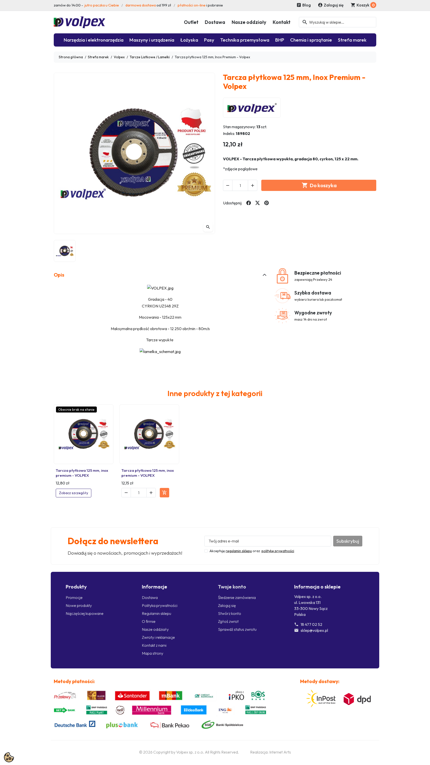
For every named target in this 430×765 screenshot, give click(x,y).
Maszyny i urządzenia (151, 40)
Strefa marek (352, 40)
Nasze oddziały (249, 22)
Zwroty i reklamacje (158, 637)
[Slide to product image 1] (65, 251)
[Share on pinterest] (266, 203)
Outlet (191, 22)
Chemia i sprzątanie (311, 40)
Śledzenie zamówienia (237, 597)
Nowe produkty (79, 605)
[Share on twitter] (258, 203)
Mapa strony (152, 653)
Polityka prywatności (159, 605)
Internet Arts (280, 752)
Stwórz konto (229, 613)
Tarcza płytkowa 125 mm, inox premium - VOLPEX (82, 473)
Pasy (209, 40)
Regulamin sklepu (156, 613)
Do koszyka (319, 185)
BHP (279, 40)
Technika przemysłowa (244, 40)
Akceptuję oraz (252, 551)
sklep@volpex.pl (314, 630)
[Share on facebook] (249, 203)
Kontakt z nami (154, 645)
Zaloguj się (227, 605)
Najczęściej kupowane (85, 613)
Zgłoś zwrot (228, 621)
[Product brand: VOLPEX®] (252, 108)
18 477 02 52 (311, 624)
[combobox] (337, 22)
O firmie (149, 621)
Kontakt (281, 22)
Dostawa (215, 22)
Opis (59, 275)
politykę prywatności (278, 551)
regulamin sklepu (239, 551)
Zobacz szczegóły (73, 493)
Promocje (74, 597)
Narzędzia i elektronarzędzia (93, 40)
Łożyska (189, 40)
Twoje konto (232, 587)
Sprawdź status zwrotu (237, 629)
